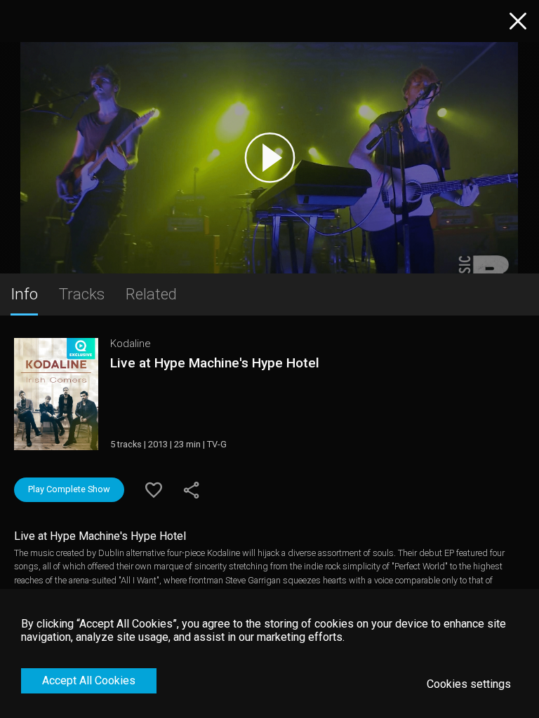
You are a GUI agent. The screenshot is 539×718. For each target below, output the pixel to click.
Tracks (82, 294)
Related (151, 294)
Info (24, 294)
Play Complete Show (69, 489)
